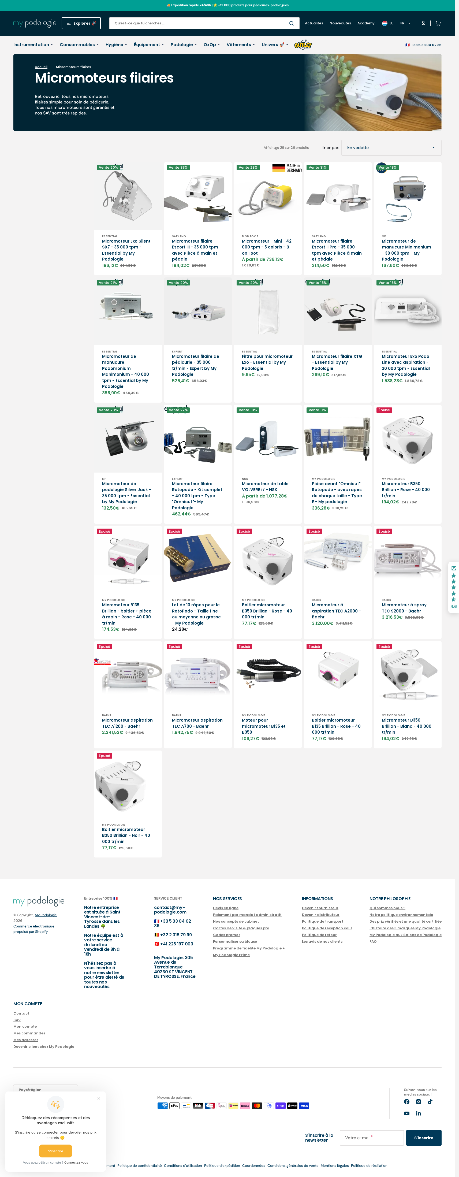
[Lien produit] (128, 218)
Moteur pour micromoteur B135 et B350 (264, 726)
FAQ (373, 941)
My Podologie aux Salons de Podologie (406, 934)
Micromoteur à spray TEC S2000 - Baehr (404, 608)
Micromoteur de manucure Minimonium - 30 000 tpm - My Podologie (406, 250)
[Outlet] (303, 44)
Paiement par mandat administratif (247, 914)
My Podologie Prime (231, 954)
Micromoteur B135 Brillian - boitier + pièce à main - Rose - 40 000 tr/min (126, 614)
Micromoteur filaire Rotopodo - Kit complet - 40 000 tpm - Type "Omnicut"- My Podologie (197, 496)
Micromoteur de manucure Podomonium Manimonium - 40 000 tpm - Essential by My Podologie (125, 371)
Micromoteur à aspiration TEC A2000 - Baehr (336, 611)
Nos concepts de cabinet (236, 921)
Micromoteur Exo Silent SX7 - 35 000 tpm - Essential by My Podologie (126, 250)
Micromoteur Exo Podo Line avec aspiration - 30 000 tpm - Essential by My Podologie (406, 365)
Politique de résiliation (369, 1165)
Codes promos (226, 934)
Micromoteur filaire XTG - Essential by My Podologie (337, 362)
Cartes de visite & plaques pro (241, 928)
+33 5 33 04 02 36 (426, 44)
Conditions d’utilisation (183, 1165)
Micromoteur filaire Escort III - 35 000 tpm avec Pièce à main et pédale (195, 250)
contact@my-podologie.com (170, 909)
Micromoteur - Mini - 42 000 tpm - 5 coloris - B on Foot (267, 247)
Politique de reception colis (327, 928)
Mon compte (25, 1026)
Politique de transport (322, 921)
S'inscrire (424, 1138)
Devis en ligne (225, 908)
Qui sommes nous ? (387, 908)
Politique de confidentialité (139, 1165)
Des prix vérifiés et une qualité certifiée (406, 921)
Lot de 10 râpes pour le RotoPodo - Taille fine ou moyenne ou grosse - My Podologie (196, 614)
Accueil (41, 67)
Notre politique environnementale (401, 914)
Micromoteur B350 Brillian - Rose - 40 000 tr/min (406, 490)
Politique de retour (319, 934)
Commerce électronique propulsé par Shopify (33, 929)
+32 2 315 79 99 (176, 935)
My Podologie (46, 915)
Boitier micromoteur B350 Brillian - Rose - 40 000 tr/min (267, 611)
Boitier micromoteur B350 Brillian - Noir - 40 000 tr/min (126, 835)
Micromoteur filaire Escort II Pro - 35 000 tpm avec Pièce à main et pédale (337, 250)
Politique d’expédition (222, 1165)
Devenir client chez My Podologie (43, 1046)
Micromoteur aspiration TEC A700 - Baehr (197, 723)
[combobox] (204, 23)
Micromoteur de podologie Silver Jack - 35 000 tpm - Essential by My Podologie (126, 493)
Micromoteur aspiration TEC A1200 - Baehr (127, 723)
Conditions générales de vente (293, 1165)
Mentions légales (335, 1165)
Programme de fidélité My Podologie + (249, 948)
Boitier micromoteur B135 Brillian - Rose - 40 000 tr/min (336, 726)
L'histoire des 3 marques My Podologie (405, 928)
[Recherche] (293, 23)
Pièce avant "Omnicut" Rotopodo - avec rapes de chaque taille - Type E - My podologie (337, 493)
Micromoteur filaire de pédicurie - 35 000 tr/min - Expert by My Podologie (195, 365)
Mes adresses (25, 1039)
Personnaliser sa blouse (235, 941)
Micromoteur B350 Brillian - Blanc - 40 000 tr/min (406, 726)
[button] (437, 23)
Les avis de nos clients (322, 941)
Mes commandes (29, 1033)
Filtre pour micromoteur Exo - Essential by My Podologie (267, 362)
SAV (17, 1020)
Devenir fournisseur (320, 908)
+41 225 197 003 (176, 944)
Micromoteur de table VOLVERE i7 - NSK (265, 487)
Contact (21, 1013)
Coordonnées (253, 1165)
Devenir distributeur (320, 914)
